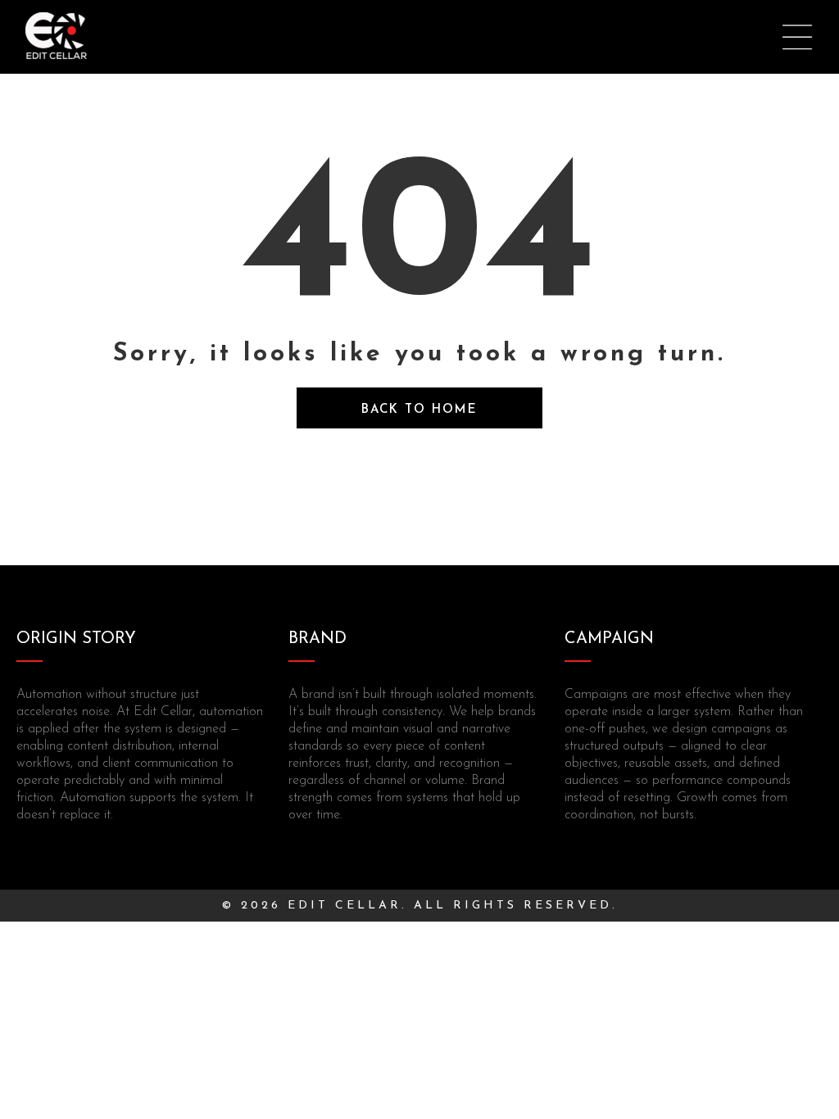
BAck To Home (419, 410)
